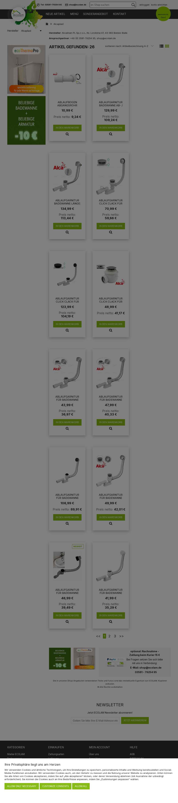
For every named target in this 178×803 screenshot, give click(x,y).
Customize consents (55, 786)
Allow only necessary (21, 786)
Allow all (81, 786)
